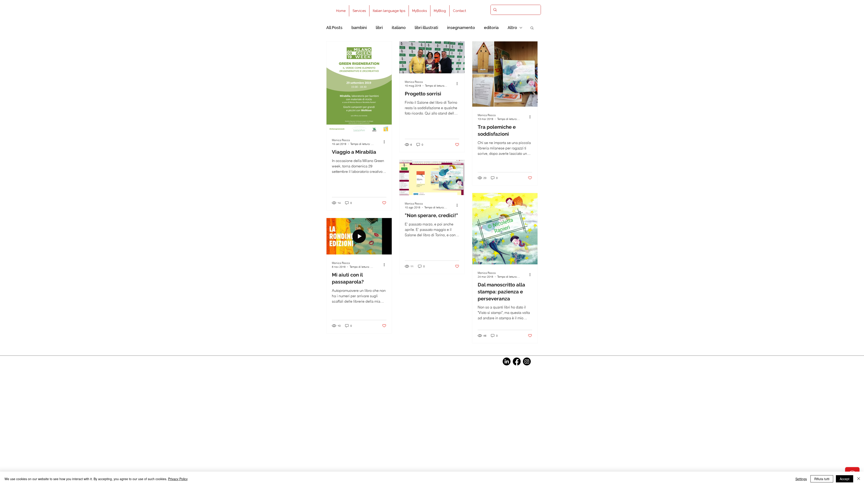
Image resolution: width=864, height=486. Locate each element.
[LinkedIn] (507, 361)
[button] (532, 28)
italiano (399, 27)
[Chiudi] (858, 478)
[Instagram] (527, 361)
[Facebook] (517, 361)
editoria (491, 27)
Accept (844, 479)
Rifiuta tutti (821, 479)
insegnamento (461, 27)
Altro (512, 27)
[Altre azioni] (385, 141)
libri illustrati (426, 27)
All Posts (334, 27)
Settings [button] (801, 479)
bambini (359, 27)
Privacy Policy (178, 479)
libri (379, 27)
